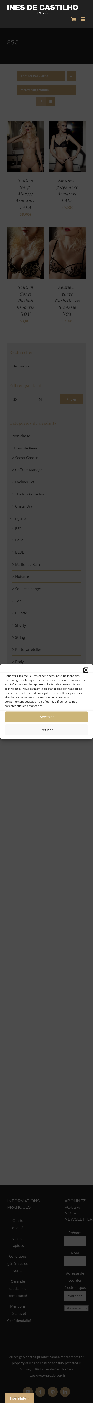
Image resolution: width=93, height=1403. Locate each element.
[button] (85, 670)
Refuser (46, 730)
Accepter (47, 717)
